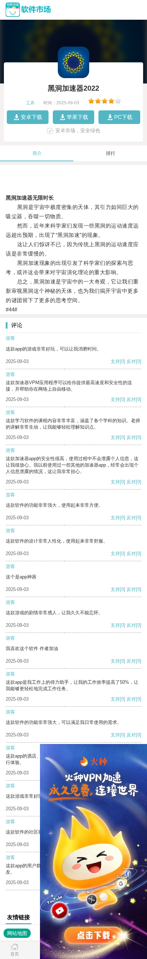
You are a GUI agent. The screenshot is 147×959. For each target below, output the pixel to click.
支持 (115, 361)
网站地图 (17, 933)
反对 (131, 361)
